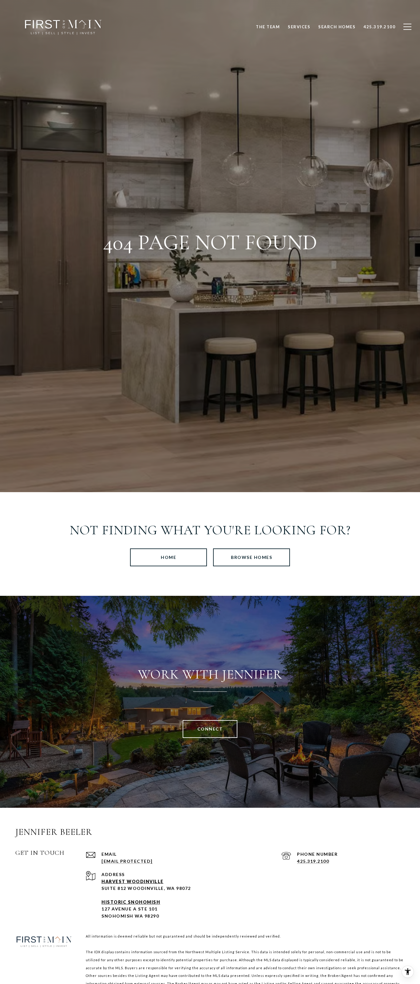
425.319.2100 (313, 861)
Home (168, 557)
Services (299, 26)
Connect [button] (210, 728)
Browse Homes (251, 557)
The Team (268, 26)
